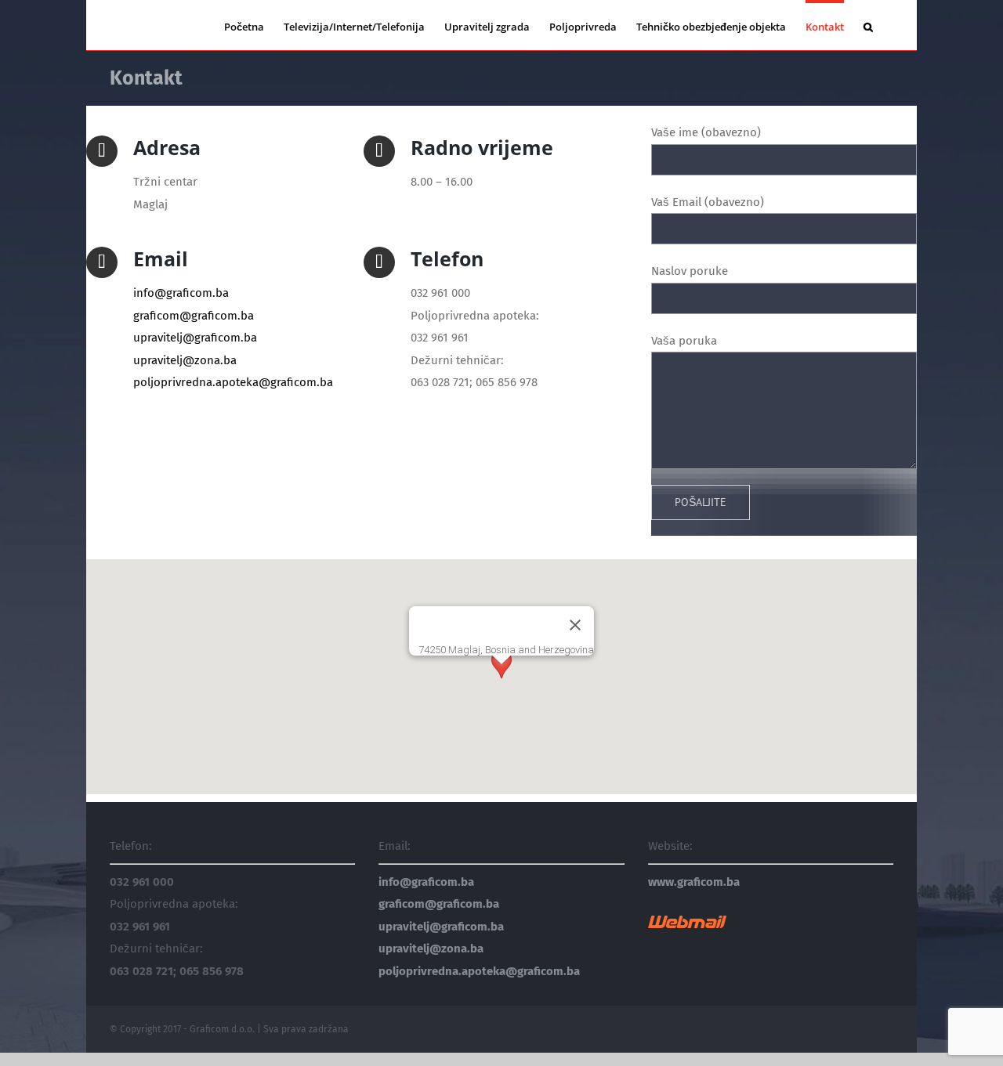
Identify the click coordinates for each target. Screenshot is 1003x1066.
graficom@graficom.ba (193, 316)
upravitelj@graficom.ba (195, 338)
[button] (501, 678)
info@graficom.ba (181, 293)
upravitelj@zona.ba (185, 360)
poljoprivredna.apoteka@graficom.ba (233, 382)
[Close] (575, 625)
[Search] (869, 25)
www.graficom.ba (694, 882)
